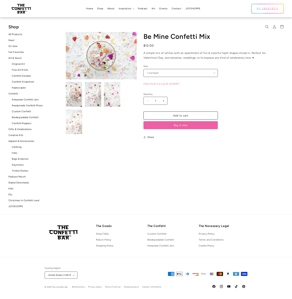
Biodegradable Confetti (25, 117)
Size (145, 66)
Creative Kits (15, 135)
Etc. (10, 194)
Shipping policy (131, 287)
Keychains (18, 164)
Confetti (13, 93)
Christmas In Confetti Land (23, 200)
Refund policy (78, 287)
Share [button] (150, 137)
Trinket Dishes (20, 170)
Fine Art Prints (20, 69)
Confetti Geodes (21, 75)
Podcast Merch (17, 176)
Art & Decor (15, 58)
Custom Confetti (21, 111)
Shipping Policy (105, 245)
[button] (126, 8)
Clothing (17, 147)
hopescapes (19, 87)
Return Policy (103, 239)
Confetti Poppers (22, 123)
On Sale (12, 46)
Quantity (148, 94)
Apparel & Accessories (21, 141)
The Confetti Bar (60, 287)
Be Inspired (267, 8)
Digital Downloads (18, 182)
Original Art (18, 64)
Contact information (151, 287)
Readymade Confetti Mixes (27, 105)
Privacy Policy (206, 233)
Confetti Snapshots (23, 81)
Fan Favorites (16, 52)
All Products (15, 34)
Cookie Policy (206, 245)
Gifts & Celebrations (20, 129)
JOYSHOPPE (15, 206)
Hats (14, 153)
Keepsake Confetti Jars (25, 99)
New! (11, 40)
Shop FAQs (102, 233)
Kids (10, 188)
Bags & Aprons (20, 158)
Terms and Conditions (211, 239)
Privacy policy (95, 287)
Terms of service (113, 287)
